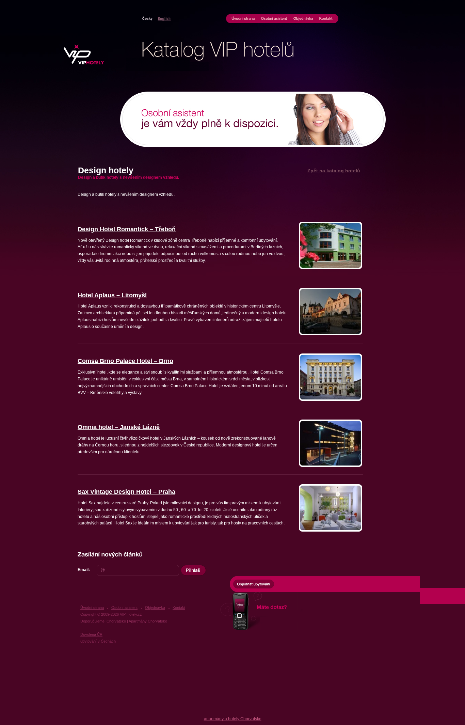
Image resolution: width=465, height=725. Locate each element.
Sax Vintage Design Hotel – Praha (126, 492)
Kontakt (327, 19)
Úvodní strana (242, 19)
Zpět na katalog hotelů (333, 170)
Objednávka (303, 19)
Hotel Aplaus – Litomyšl (112, 295)
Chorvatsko (163, 18)
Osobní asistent (274, 19)
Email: (84, 569)
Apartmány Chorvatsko (148, 621)
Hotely (147, 18)
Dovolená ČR (91, 634)
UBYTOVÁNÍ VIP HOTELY (83, 51)
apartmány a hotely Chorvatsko (232, 718)
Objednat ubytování (254, 584)
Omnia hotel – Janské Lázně (119, 427)
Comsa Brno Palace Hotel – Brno (125, 361)
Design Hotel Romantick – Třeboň (127, 229)
